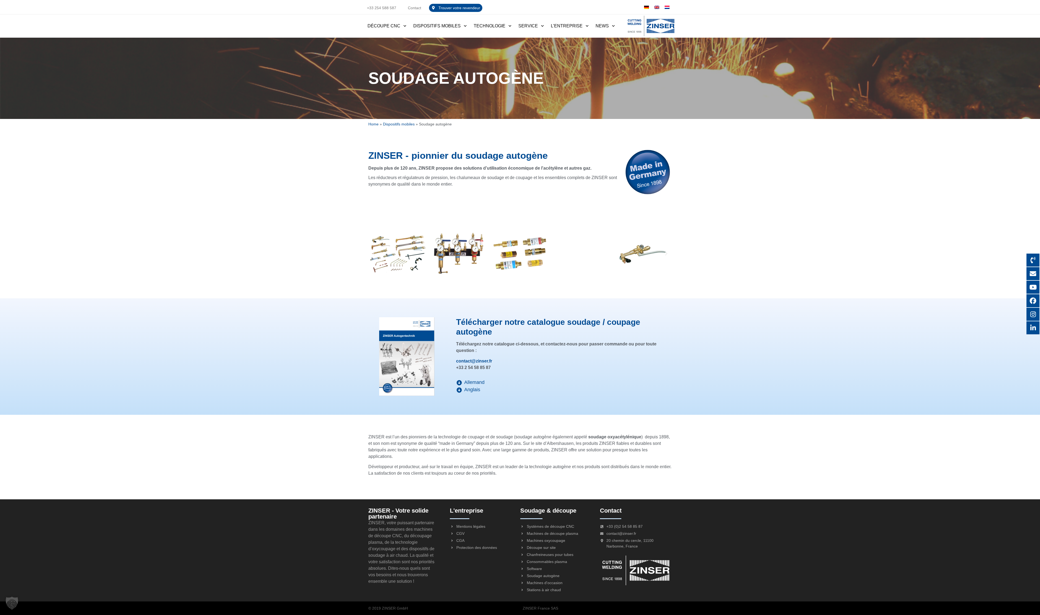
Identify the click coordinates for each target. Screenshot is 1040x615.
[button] (373, 253)
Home (373, 124)
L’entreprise (567, 26)
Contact (414, 8)
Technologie (489, 26)
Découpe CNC (384, 26)
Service (528, 26)
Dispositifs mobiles (437, 26)
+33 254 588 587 (381, 8)
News (602, 26)
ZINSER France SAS (540, 608)
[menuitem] (646, 7)
